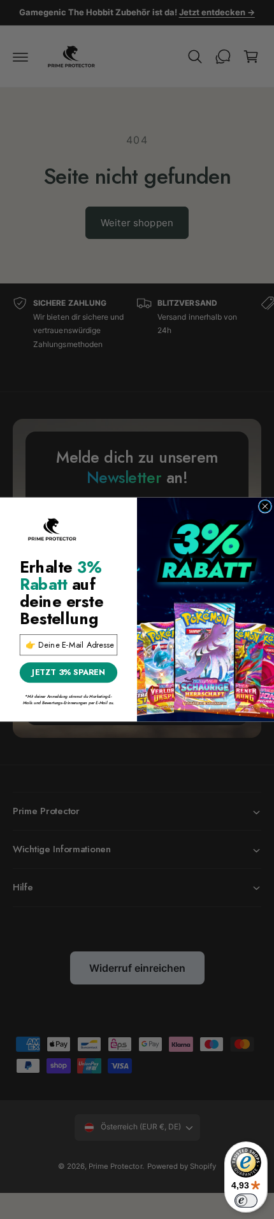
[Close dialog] (265, 506)
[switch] (245, 1201)
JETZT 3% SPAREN (68, 672)
